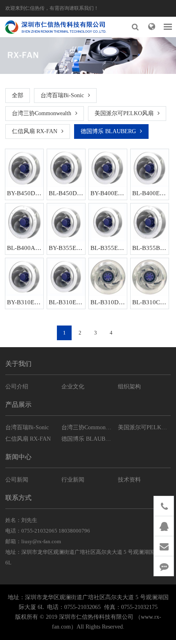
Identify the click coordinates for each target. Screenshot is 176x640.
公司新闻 (16, 480)
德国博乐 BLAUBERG (108, 131)
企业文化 (72, 387)
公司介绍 (16, 387)
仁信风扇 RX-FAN (34, 131)
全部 (17, 95)
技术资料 (129, 480)
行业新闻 (72, 480)
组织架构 (129, 387)
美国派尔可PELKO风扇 (124, 113)
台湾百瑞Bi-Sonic (62, 95)
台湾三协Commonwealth (41, 113)
